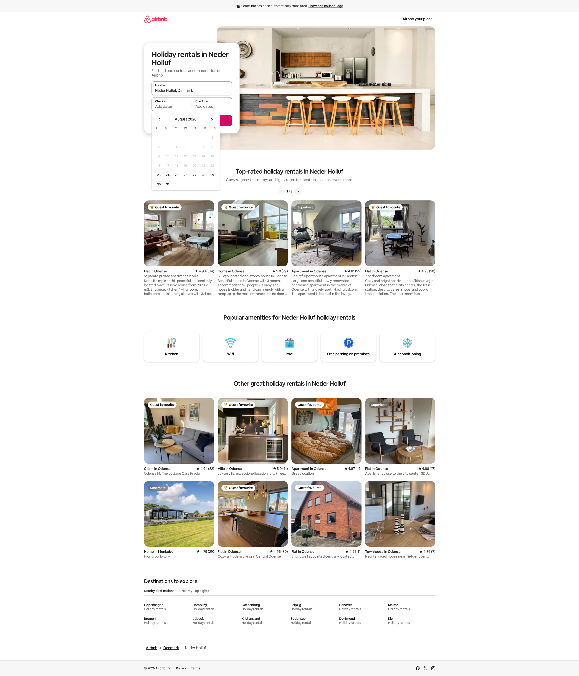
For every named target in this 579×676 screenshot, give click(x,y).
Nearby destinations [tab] (159, 591)
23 (159, 175)
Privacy (181, 668)
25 (176, 175)
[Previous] (281, 191)
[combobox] (191, 90)
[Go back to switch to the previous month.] (159, 119)
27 (194, 175)
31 (167, 184)
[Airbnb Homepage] (155, 19)
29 (212, 175)
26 (185, 175)
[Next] (298, 191)
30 (159, 184)
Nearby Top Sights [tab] (195, 591)
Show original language (325, 6)
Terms (195, 668)
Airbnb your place (417, 19)
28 (203, 175)
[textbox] (171, 106)
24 (167, 175)
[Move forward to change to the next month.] (211, 119)
